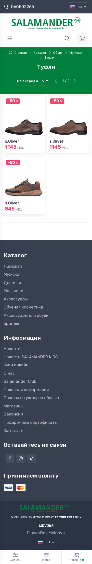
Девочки (12, 282)
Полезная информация (26, 389)
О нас (9, 373)
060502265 (22, 6)
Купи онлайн (16, 364)
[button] (67, 38)
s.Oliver (12, 141)
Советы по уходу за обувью (31, 397)
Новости (12, 348)
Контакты (13, 430)
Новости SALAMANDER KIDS (31, 356)
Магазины (14, 406)
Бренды (11, 323)
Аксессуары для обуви (26, 315)
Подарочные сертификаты (31, 422)
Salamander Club (20, 381)
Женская (13, 266)
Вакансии (13, 414)
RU (80, 7)
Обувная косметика (23, 307)
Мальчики (13, 290)
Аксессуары (16, 299)
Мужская (13, 274)
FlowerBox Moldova (46, 532)
